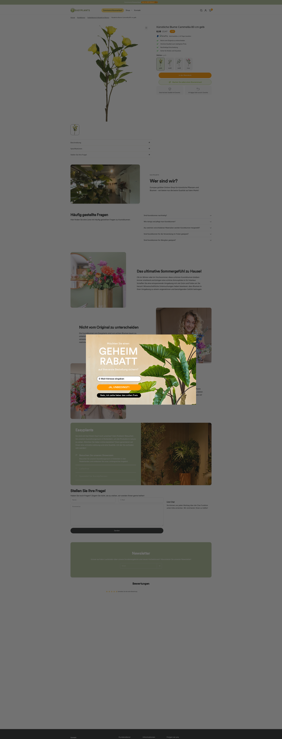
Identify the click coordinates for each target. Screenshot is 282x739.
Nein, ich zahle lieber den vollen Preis (119, 395)
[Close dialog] (195, 335)
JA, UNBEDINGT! (119, 387)
